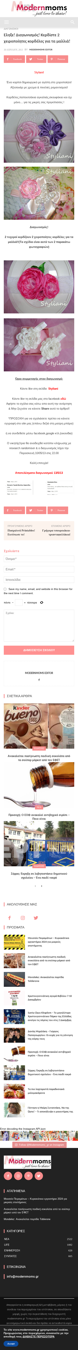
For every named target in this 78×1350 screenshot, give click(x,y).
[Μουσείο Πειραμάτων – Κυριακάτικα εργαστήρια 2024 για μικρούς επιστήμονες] (14, 942)
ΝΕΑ (39, 807)
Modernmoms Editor (40, 50)
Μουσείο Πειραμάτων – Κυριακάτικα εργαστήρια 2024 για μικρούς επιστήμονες (48, 942)
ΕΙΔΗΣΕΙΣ (39, 748)
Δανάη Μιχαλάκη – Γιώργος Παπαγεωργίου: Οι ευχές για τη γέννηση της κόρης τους (50, 1035)
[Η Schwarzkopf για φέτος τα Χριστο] (63, 1136)
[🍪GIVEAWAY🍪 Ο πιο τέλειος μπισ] (54, 1136)
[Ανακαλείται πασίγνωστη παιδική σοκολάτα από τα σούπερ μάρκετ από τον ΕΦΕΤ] (39, 726)
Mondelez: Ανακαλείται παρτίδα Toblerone (27, 1219)
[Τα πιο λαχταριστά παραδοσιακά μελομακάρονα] (14, 1091)
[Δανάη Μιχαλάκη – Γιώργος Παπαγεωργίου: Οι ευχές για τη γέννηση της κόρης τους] (14, 1035)
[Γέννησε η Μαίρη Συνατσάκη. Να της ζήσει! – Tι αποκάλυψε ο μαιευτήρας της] (14, 1110)
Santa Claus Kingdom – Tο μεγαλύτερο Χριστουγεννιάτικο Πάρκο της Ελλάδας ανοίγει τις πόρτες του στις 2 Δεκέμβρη (50, 1017)
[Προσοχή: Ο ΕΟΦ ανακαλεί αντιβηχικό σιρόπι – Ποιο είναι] (39, 784)
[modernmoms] (39, 9)
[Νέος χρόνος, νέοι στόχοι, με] (34, 1136)
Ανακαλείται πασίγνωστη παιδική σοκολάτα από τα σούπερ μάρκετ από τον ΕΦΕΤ (49, 961)
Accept (11, 1343)
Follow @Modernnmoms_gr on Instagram (41, 1144)
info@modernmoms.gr (23, 1276)
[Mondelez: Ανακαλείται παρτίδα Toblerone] (14, 979)
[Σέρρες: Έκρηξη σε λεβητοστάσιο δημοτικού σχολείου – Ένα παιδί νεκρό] (39, 843)
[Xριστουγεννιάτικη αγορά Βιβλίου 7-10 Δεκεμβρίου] (14, 998)
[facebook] (39, 679)
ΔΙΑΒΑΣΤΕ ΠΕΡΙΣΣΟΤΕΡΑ (39, 1336)
